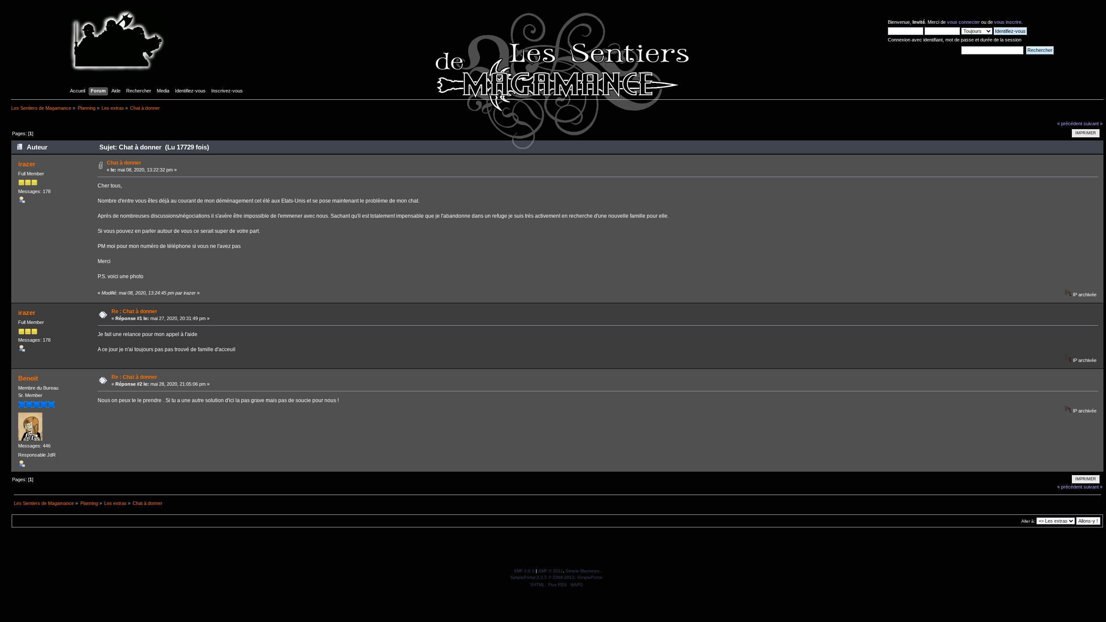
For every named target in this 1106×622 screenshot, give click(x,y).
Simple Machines (582, 570)
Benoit (28, 378)
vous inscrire (1007, 22)
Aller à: (1028, 521)
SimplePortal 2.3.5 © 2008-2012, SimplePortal (556, 577)
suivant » (1093, 123)
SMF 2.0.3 (524, 570)
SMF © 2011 (550, 570)
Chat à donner (124, 163)
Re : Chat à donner (134, 311)
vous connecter (963, 22)
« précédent (1069, 123)
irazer (26, 164)
